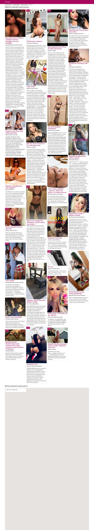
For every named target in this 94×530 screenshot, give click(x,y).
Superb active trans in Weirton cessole (76, 214)
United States (16, 4)
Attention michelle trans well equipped (14, 187)
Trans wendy (10, 280)
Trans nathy (31, 86)
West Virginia (24, 4)
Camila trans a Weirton (34, 41)
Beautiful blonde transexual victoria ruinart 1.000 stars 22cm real (57, 345)
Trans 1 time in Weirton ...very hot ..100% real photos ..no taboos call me (57, 190)
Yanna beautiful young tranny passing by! (76, 292)
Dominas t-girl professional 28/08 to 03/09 (36, 301)
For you (50, 267)
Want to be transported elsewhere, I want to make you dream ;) (36, 222)
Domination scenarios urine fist (78, 64)
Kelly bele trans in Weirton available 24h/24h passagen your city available (14, 40)
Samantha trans (32, 364)
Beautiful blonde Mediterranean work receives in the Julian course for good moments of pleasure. (14, 345)
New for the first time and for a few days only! (35, 144)
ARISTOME (7, 2)
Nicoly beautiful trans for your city (14, 228)
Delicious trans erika (55, 238)
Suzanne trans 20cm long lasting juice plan (14, 132)
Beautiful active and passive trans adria (78, 31)
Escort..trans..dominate (14, 317)
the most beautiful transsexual (54, 127)
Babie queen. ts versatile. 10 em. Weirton (57, 314)
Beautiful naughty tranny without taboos (77, 157)
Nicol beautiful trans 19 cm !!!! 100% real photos (57, 48)
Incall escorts (8, 4)
